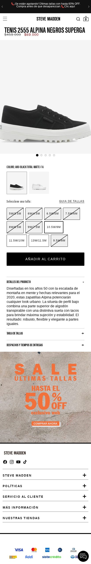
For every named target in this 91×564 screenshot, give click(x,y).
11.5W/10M (17, 240)
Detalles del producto (19, 281)
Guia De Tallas (71, 200)
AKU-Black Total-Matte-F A (17, 183)
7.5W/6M (71, 213)
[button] (5, 19)
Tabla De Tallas (15, 333)
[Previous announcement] (2, 6)
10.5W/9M (54, 227)
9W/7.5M (34, 227)
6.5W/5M (53, 213)
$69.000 (31, 34)
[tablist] (45, 155)
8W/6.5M (15, 227)
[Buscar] (78, 19)
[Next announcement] (89, 6)
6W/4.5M (34, 213)
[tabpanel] (45, 97)
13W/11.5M (39, 240)
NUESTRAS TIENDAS (21, 518)
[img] (5, 462)
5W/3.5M (15, 213)
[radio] (15, 214)
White (39, 183)
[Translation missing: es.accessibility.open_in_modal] (45, 97)
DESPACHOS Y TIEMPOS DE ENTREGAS (25, 344)
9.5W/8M (59, 240)
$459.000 (12, 34)
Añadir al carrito (45, 259)
